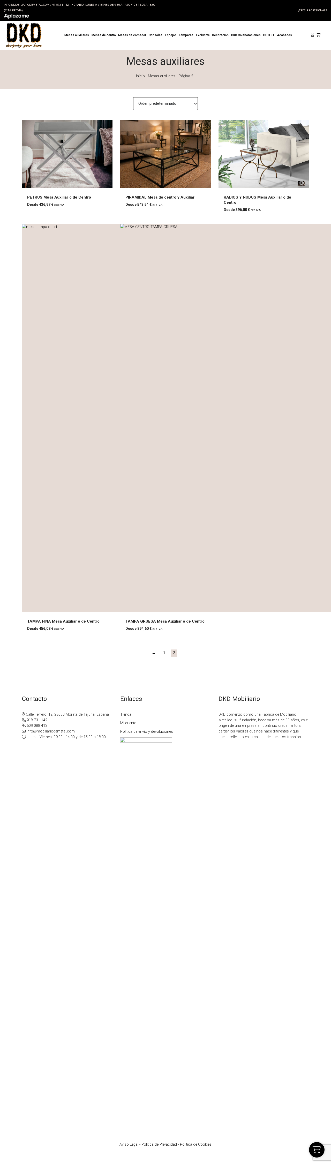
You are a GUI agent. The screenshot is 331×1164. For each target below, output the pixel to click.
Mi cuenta (128, 723)
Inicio (140, 76)
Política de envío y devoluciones (146, 731)
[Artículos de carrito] (319, 35)
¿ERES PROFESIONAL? (312, 10)
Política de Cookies (196, 1144)
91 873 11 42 (60, 4)
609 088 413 (36, 725)
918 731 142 (36, 720)
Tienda (125, 714)
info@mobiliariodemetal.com (26, 4)
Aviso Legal (128, 1144)
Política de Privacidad (159, 1144)
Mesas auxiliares (162, 76)
